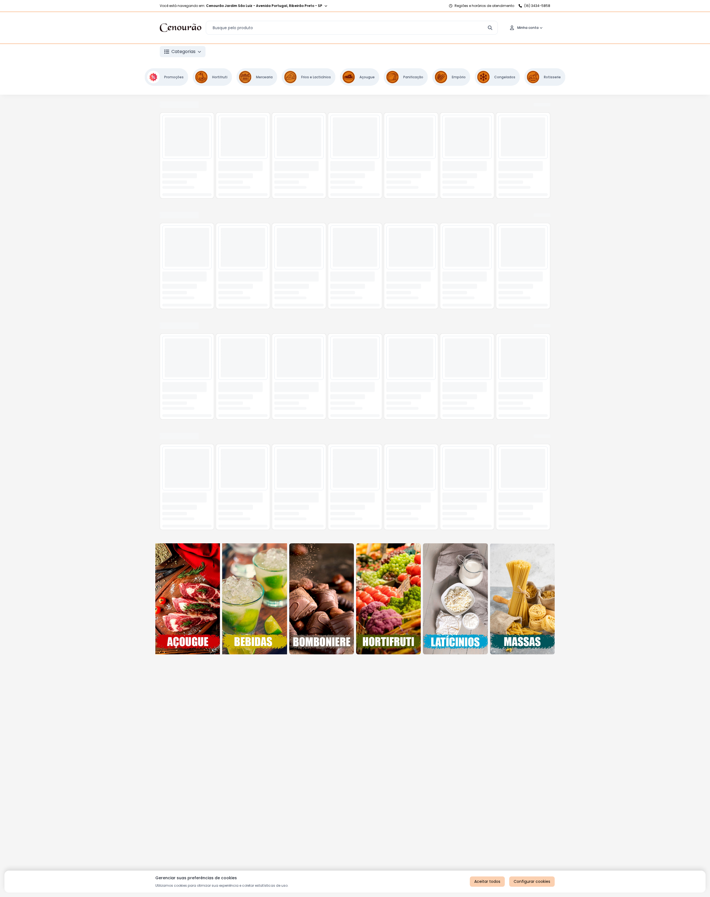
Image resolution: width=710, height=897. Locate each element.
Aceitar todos (487, 881)
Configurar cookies (532, 881)
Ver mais (512, 106)
